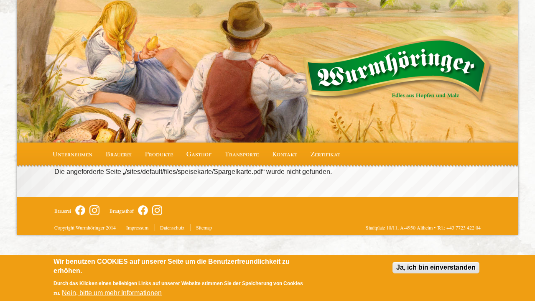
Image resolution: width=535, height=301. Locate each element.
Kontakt (284, 153)
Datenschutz (172, 227)
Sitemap (204, 227)
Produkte (159, 153)
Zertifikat (325, 153)
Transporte (242, 153)
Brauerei (119, 153)
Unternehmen (72, 153)
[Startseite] (397, 70)
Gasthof (198, 153)
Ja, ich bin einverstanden (436, 267)
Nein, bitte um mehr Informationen (112, 292)
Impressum (137, 227)
